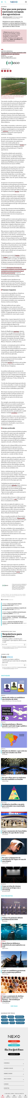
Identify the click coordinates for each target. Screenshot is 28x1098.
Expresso (4, 603)
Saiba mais (11, 599)
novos (18, 571)
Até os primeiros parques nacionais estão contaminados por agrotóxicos (13, 53)
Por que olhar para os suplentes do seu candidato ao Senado (14, 778)
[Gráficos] (8, 1096)
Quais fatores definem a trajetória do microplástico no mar (13, 945)
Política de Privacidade (22, 667)
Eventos (6, 1088)
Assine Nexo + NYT (14, 1054)
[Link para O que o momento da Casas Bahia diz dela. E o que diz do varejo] (14, 819)
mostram (16, 331)
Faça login (14, 1045)
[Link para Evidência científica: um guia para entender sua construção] (14, 793)
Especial (3, 695)
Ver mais (14, 1006)
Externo (4, 608)
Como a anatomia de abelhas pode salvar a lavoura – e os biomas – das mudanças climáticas (14, 618)
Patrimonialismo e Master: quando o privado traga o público (14, 725)
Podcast (3, 722)
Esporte (12, 1022)
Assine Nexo (14, 1041)
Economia (10, 1016)
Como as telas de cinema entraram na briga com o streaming (11, 887)
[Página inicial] (14, 2)
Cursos (6, 1084)
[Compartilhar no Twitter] (5, 71)
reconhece (14, 412)
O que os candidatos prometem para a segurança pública (13, 971)
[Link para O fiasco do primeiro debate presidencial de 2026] (14, 906)
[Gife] (6, 585)
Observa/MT (21, 518)
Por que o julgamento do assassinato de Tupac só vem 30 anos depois (14, 859)
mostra (22, 144)
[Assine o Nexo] (2, 1096)
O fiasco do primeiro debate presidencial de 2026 (12, 918)
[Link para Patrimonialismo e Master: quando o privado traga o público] (14, 713)
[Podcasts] (14, 1096)
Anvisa (17, 191)
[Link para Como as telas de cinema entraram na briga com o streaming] (14, 875)
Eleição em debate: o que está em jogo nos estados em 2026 (14, 751)
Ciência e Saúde (20, 1019)
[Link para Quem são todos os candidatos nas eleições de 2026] (14, 686)
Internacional (19, 1016)
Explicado (4, 802)
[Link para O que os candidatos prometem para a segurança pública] (14, 959)
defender (14, 485)
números (5, 130)
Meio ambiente (20, 1022)
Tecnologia (5, 1022)
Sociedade (4, 1019)
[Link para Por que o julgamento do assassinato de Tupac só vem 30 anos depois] (14, 846)
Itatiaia (17, 255)
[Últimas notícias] (19, 1096)
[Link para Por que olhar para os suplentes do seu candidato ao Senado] (14, 766)
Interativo (5, 621)
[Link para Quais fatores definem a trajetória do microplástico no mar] (14, 932)
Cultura (11, 1019)
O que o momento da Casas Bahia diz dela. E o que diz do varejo (14, 832)
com (15, 499)
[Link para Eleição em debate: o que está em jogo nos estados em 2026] (14, 739)
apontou (10, 362)
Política (4, 1016)
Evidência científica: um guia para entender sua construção (13, 805)
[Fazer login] (26, 2)
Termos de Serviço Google (9, 668)
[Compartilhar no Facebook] (2, 71)
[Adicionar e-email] (24, 645)
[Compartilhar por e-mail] (8, 71)
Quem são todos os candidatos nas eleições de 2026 (13, 698)
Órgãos (5, 257)
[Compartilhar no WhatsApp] (10, 71)
